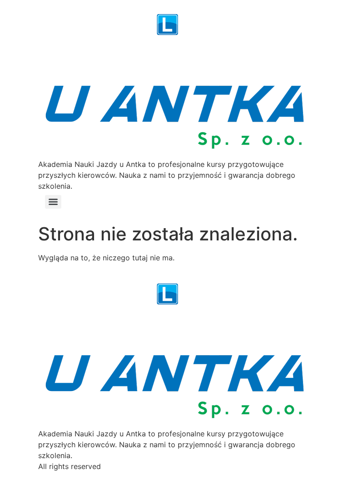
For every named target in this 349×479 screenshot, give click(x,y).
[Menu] (53, 202)
